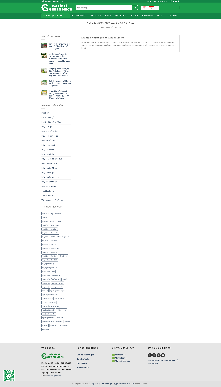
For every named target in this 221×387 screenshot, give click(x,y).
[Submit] (135, 7)
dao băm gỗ (59, 214)
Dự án (108, 16)
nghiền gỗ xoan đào (48, 314)
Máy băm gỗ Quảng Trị (49, 252)
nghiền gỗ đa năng (48, 318)
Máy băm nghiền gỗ (49, 136)
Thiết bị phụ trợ (47, 191)
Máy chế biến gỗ (48, 145)
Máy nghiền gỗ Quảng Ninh (51, 279)
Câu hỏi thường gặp (85, 355)
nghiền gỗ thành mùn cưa (50, 306)
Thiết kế (67, 322)
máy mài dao (63, 256)
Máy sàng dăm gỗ (49, 182)
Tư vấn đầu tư (83, 359)
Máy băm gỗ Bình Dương (50, 225)
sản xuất (59, 322)
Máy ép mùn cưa (48, 149)
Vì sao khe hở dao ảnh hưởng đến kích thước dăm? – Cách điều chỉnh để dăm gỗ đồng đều (59, 94)
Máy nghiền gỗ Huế (48, 271)
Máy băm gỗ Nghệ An (49, 244)
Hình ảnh (146, 16)
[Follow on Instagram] (171, 1)
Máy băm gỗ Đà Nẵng (49, 256)
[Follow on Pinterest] (159, 355)
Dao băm (45, 113)
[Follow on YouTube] (178, 1)
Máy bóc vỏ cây (48, 140)
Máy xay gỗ (46, 283)
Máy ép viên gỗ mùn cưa (51, 159)
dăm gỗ (44, 217)
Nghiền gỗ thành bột (49, 302)
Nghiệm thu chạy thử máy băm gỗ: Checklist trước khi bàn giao (59, 46)
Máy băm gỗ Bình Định (49, 229)
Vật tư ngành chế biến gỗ (52, 200)
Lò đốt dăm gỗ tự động (51, 122)
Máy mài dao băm (49, 163)
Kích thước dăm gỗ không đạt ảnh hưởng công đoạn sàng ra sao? (60, 83)
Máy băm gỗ (46, 127)
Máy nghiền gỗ (47, 172)
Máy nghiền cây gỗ (48, 264)
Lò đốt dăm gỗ (47, 117)
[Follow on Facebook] (169, 1)
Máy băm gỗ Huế (63, 237)
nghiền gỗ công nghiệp (57, 291)
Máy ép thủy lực (48, 154)
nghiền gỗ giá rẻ (47, 298)
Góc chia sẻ (82, 363)
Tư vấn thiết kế (47, 195)
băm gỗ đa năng (47, 214)
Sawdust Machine (48, 322)
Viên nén (45, 325)
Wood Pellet (64, 325)
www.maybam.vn (54, 376)
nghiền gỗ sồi (59, 298)
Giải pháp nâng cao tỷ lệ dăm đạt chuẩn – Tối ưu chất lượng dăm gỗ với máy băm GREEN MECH (59, 72)
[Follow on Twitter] (173, 1)
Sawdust (60, 318)
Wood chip (53, 325)
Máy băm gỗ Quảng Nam (50, 248)
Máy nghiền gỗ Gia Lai (49, 268)
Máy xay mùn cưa (57, 283)
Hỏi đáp (134, 16)
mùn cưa (45, 291)
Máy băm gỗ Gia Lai (48, 237)
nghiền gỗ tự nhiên (48, 310)
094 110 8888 (148, 7)
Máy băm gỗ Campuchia (50, 233)
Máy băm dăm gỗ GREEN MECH (52, 221)
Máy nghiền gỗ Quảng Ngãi (51, 275)
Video (159, 16)
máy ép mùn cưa (56, 287)
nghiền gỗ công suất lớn (50, 294)
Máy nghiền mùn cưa (50, 177)
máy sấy (65, 279)
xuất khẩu (45, 329)
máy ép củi (45, 287)
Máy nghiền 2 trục (49, 168)
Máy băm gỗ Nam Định (49, 240)
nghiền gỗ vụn (61, 310)
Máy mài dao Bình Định (49, 260)
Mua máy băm (83, 367)
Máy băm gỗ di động (50, 131)
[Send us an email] (176, 1)
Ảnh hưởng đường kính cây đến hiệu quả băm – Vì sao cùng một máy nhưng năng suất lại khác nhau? (59, 58)
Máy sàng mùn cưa (49, 186)
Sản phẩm (94, 16)
